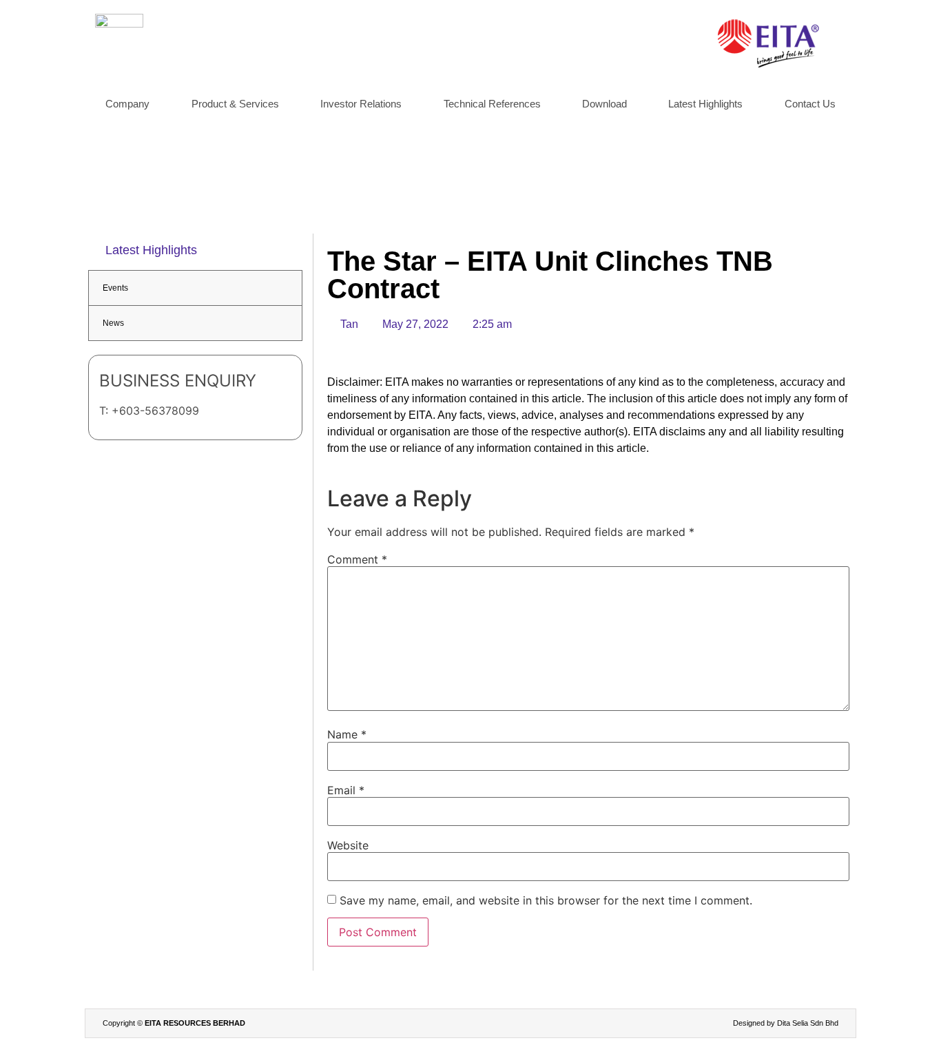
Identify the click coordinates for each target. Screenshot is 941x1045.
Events (115, 288)
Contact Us (810, 104)
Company (127, 104)
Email (345, 790)
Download (604, 104)
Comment (357, 559)
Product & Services (235, 104)
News (113, 323)
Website (348, 845)
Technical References (492, 104)
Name (346, 734)
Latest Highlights (705, 104)
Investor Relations (361, 104)
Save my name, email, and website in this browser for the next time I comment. (546, 900)
